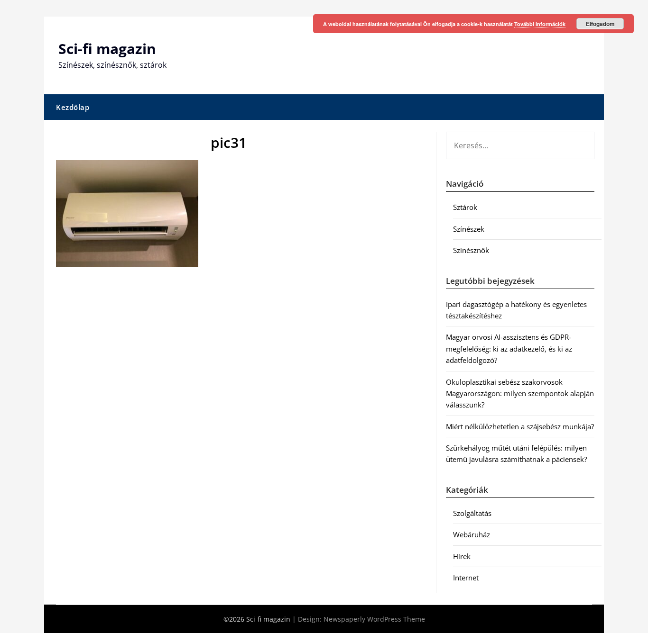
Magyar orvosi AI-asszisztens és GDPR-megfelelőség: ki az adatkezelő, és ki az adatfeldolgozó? (509, 348)
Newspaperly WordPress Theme (374, 619)
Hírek (462, 556)
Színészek (468, 229)
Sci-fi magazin (107, 48)
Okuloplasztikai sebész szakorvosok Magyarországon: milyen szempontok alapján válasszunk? (520, 393)
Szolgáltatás (472, 513)
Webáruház (471, 534)
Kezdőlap (72, 107)
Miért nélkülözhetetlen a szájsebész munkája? (520, 426)
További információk (539, 23)
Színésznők (471, 250)
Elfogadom (600, 23)
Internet (466, 577)
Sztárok (465, 207)
